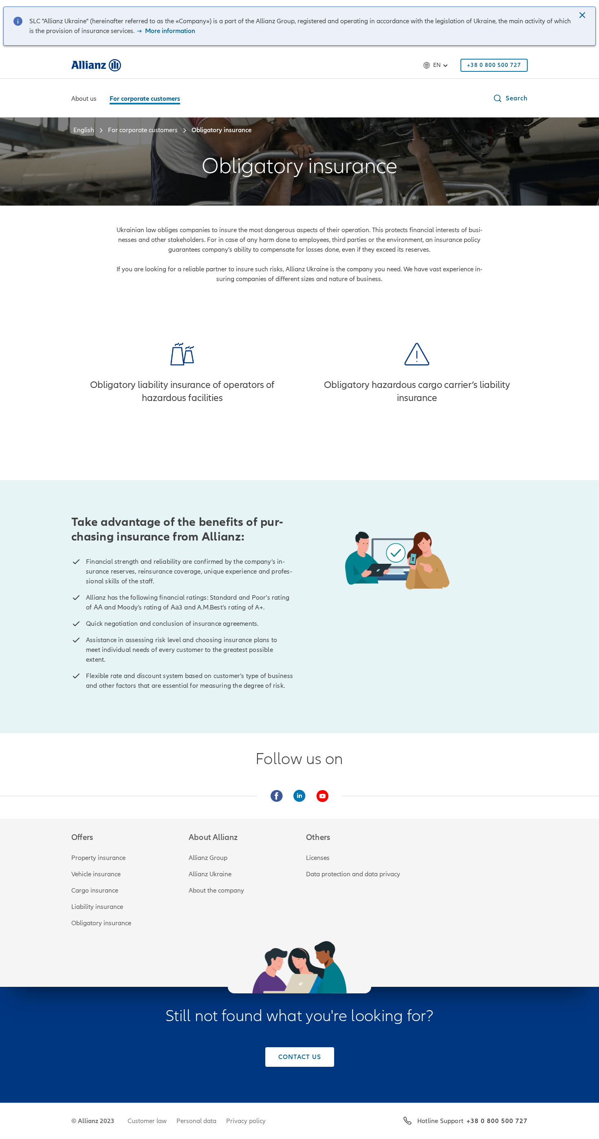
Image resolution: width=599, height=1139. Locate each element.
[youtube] (322, 795)
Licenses (318, 858)
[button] (583, 16)
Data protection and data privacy (353, 874)
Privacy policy (246, 1121)
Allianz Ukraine (210, 874)
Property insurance (98, 858)
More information (169, 31)
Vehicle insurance (96, 874)
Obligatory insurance (101, 923)
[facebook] (276, 795)
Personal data (196, 1121)
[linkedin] (299, 795)
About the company (216, 890)
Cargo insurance (94, 890)
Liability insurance (97, 907)
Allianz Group (208, 858)
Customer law (147, 1121)
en (436, 65)
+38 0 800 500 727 (497, 1121)
